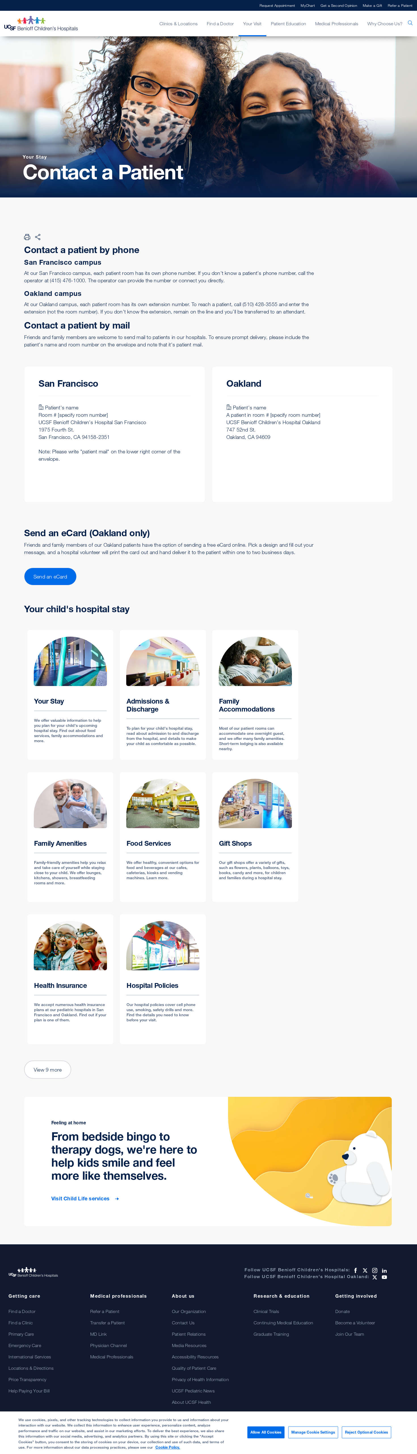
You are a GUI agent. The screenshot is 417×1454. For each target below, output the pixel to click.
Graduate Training (271, 1334)
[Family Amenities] (70, 837)
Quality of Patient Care (194, 1368)
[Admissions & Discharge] (163, 695)
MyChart (308, 5)
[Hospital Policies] (163, 979)
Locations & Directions (31, 1368)
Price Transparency (28, 1379)
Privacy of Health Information (200, 1379)
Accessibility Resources (195, 1356)
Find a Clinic (21, 1322)
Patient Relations (189, 1334)
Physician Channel (108, 1345)
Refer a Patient (400, 5)
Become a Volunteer (355, 1322)
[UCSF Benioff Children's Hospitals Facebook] (355, 1270)
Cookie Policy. (167, 1447)
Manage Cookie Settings (313, 1432)
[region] (208, 1432)
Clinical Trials (266, 1311)
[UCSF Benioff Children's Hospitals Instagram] (374, 1270)
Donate (342, 1311)
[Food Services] (163, 837)
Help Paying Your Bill (29, 1390)
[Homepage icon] (46, 23)
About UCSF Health (191, 1402)
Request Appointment (277, 5)
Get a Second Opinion (339, 5)
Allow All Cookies (265, 1432)
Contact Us (183, 1322)
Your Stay (35, 157)
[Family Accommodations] (255, 695)
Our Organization (189, 1311)
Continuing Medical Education (283, 1322)
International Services (30, 1356)
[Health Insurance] (70, 979)
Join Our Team (349, 1334)
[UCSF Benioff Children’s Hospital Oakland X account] (374, 1277)
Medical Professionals (111, 1356)
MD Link (98, 1334)
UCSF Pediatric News (193, 1390)
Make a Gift (372, 5)
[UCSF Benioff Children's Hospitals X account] (364, 1270)
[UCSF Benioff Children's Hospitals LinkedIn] (384, 1270)
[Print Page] (27, 237)
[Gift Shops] (255, 837)
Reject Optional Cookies (366, 1432)
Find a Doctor (22, 1311)
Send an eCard (50, 576)
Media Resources (189, 1345)
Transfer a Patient (107, 1322)
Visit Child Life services (81, 1198)
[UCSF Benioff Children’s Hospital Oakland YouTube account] (384, 1277)
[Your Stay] (70, 695)
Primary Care (21, 1334)
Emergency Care (25, 1345)
